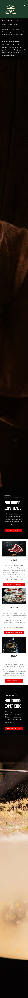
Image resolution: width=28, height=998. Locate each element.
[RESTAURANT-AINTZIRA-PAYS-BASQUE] (14, 542)
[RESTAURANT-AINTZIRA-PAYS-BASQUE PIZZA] (14, 589)
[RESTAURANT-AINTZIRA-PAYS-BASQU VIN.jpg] (14, 638)
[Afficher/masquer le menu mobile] (25, 5)
